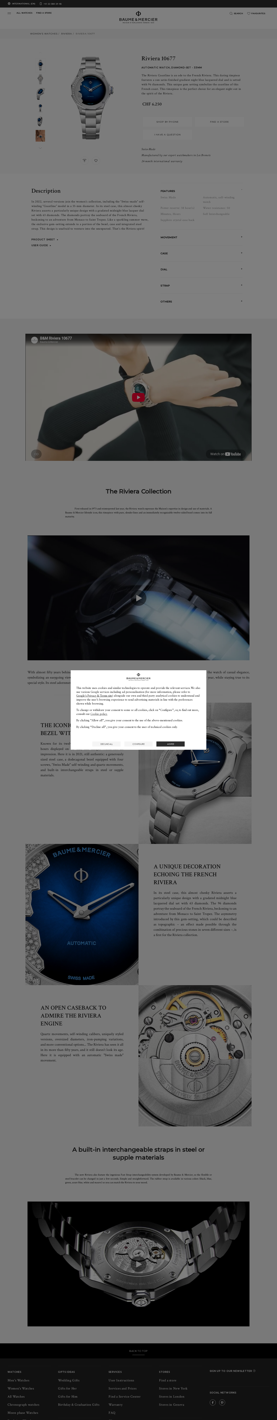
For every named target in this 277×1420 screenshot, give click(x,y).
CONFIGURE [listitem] (138, 744)
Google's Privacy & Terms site (94, 695)
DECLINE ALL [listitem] (106, 744)
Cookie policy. (98, 713)
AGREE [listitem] (170, 744)
